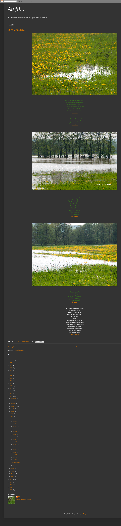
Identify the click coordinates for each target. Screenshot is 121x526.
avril (12, 468)
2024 (11, 368)
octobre (13, 403)
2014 (11, 393)
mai (12, 416)
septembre (14, 406)
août (12, 409)
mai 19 (15, 431)
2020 (11, 378)
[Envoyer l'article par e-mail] (32, 341)
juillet (13, 411)
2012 (11, 479)
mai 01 (15, 465)
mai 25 (15, 424)
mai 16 (15, 437)
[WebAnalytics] (9, 356)
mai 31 (15, 419)
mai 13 (15, 444)
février (13, 474)
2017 (11, 386)
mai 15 (15, 439)
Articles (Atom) (20, 350)
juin (12, 414)
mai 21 (15, 429)
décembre (14, 398)
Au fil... (16, 9)
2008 (11, 490)
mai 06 (15, 460)
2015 (11, 391)
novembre (14, 401)
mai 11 (15, 449)
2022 (11, 373)
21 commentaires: (25, 341)
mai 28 (15, 421)
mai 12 (15, 447)
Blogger (85, 514)
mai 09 (15, 455)
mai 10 (15, 452)
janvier (13, 476)
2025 (11, 365)
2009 (11, 487)
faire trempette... (17, 29)
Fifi (19, 497)
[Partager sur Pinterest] (43, 342)
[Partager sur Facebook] (41, 342)
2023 (11, 370)
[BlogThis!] (37, 342)
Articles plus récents (13, 347)
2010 (11, 485)
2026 (11, 362)
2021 (11, 375)
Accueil (75, 347)
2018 (11, 383)
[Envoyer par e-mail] (36, 342)
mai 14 (15, 442)
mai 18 (15, 434)
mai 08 (15, 457)
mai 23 (15, 426)
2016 (11, 388)
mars (12, 471)
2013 (11, 396)
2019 (11, 381)
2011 (11, 482)
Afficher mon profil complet (23, 499)
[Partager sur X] (39, 342)
